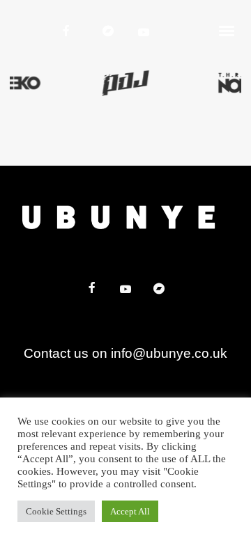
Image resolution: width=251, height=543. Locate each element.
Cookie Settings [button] (56, 511)
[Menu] (227, 30)
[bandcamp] (109, 30)
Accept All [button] (130, 511)
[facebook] (67, 30)
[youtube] (145, 32)
